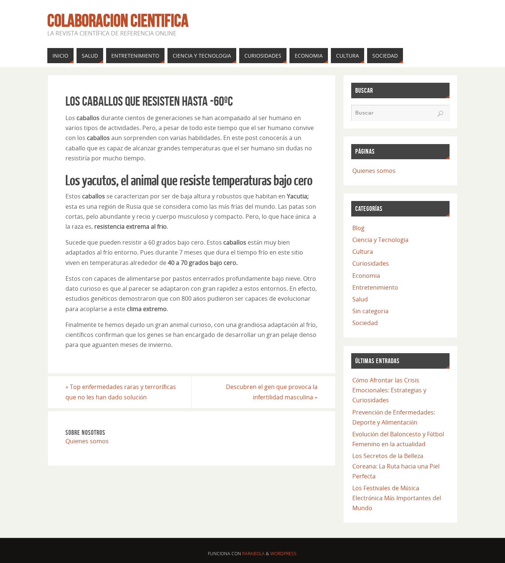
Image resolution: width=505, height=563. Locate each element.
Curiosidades (370, 263)
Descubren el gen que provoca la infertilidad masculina (272, 392)
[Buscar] (440, 113)
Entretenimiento (375, 287)
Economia (366, 276)
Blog (358, 228)
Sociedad (365, 323)
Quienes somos (87, 441)
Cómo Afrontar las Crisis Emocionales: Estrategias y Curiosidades (389, 390)
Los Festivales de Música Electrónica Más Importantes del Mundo (396, 498)
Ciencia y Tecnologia (380, 240)
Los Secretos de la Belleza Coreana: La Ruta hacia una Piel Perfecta (396, 466)
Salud (360, 299)
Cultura (362, 252)
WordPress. (284, 553)
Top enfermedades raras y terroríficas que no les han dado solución (120, 392)
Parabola (253, 553)
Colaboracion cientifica (118, 21)
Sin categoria (370, 311)
